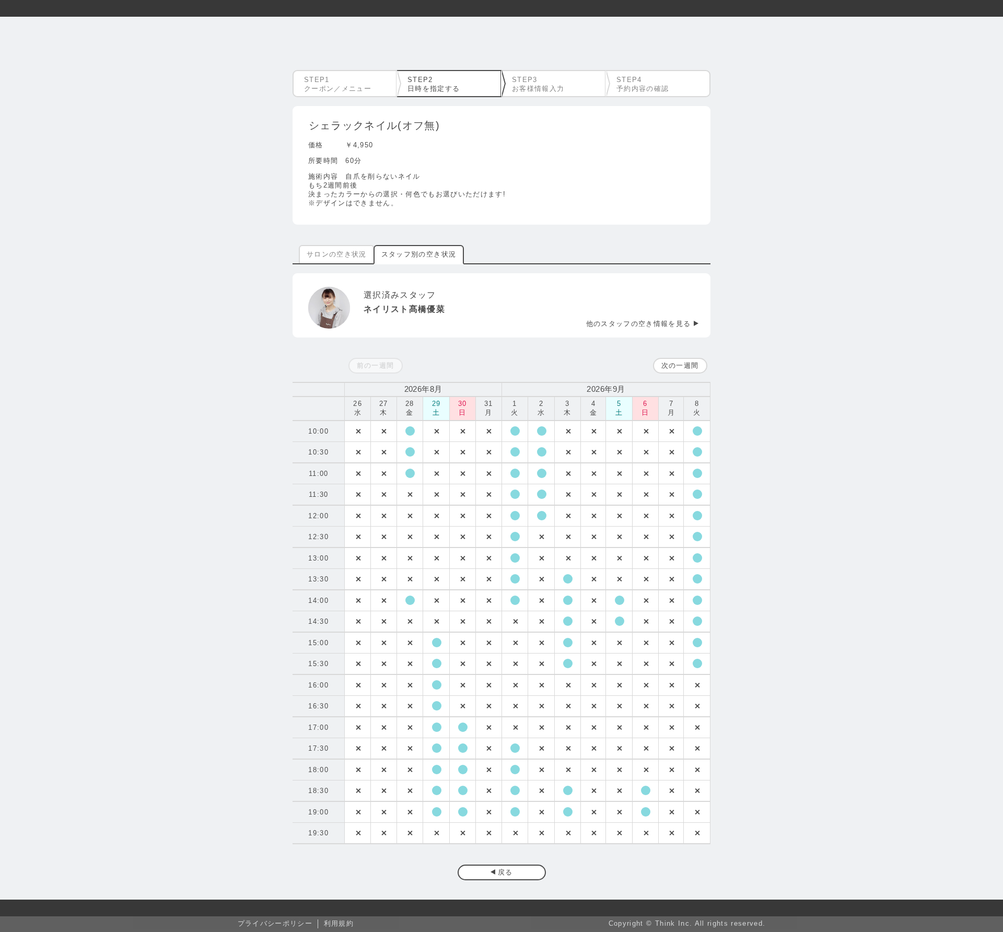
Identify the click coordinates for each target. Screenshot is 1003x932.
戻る (505, 872)
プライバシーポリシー (275, 923)
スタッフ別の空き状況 (418, 254)
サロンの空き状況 (337, 254)
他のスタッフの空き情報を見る (638, 324)
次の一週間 (680, 365)
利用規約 (339, 923)
